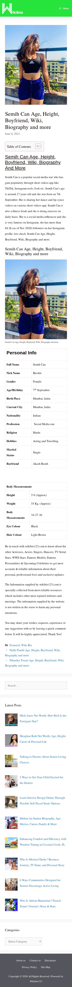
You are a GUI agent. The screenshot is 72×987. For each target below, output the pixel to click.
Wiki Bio (26, 645)
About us (21, 960)
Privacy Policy (29, 967)
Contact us (35, 960)
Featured (15, 645)
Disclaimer (50, 960)
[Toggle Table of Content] (37, 146)
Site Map (45, 967)
